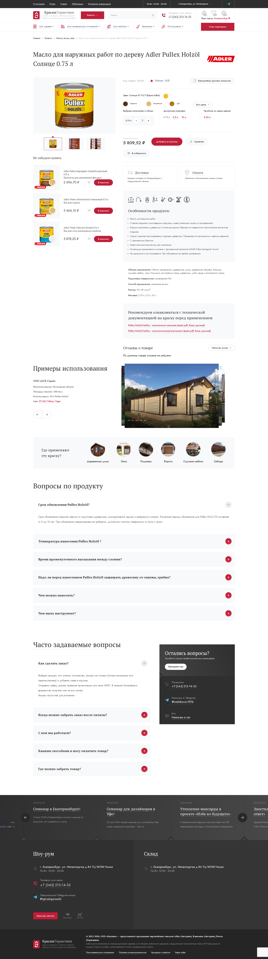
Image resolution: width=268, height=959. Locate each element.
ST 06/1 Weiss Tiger (50, 401)
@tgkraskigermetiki (50, 899)
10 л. (184, 117)
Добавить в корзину (167, 141)
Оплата (197, 172)
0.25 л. (207, 117)
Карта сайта (180, 952)
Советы (63, 3)
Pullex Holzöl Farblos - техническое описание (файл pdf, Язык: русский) (166, 325)
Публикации (77, 3)
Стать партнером (217, 26)
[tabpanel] (172, 396)
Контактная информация (99, 3)
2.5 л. (176, 117)
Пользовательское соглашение (100, 952)
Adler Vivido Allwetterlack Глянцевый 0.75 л (86, 199)
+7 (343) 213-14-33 (179, 17)
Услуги (52, 3)
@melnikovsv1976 (183, 702)
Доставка (142, 172)
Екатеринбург (221, 18)
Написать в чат (181, 717)
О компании (39, 3)
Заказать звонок (45, 915)
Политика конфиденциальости (132, 952)
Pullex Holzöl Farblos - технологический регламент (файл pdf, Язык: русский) (169, 330)
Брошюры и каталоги (160, 952)
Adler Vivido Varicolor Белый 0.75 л (81, 227)
